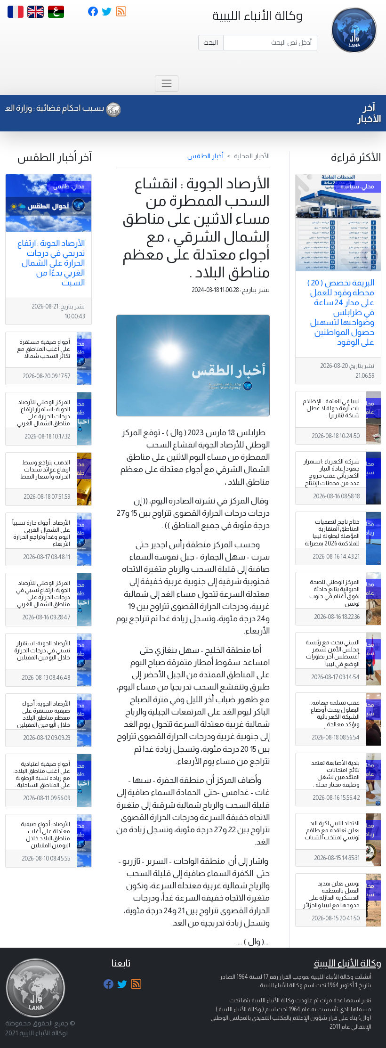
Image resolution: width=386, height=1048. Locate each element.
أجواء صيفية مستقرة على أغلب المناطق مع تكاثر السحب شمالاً (43, 349)
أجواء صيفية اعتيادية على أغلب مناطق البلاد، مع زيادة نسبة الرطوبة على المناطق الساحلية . (41, 774)
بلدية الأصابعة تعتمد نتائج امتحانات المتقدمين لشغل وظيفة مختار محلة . (335, 774)
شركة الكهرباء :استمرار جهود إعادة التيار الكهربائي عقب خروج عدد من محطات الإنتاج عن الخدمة (332, 475)
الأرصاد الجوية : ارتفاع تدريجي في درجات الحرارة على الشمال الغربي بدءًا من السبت (51, 262)
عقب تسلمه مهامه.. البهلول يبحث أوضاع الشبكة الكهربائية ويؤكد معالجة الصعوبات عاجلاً (334, 716)
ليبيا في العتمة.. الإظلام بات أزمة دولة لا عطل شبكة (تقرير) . (331, 408)
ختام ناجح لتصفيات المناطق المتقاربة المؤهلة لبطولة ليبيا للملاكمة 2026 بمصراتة (332, 532)
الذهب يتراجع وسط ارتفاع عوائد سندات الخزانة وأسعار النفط (45, 469)
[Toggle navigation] (166, 83)
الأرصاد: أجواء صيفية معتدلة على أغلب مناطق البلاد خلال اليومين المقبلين (45, 835)
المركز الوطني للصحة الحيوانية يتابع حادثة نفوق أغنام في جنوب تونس (334, 593)
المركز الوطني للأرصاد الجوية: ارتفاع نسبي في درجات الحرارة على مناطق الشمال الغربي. (43, 594)
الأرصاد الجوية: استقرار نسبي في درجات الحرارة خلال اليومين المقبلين (42, 650)
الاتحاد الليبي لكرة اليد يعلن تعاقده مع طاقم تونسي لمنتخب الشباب (332, 830)
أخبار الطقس (205, 156)
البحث (210, 42)
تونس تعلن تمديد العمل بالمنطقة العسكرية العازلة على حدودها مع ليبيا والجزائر (331, 894)
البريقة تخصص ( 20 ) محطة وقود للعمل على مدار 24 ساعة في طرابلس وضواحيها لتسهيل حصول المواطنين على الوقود (340, 312)
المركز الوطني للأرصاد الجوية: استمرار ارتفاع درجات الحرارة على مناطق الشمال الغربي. (43, 413)
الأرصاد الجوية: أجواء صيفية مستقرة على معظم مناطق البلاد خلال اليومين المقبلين (43, 714)
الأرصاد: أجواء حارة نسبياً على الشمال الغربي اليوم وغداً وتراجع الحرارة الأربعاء (41, 533)
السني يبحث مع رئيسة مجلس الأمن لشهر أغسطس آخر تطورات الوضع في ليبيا (333, 653)
